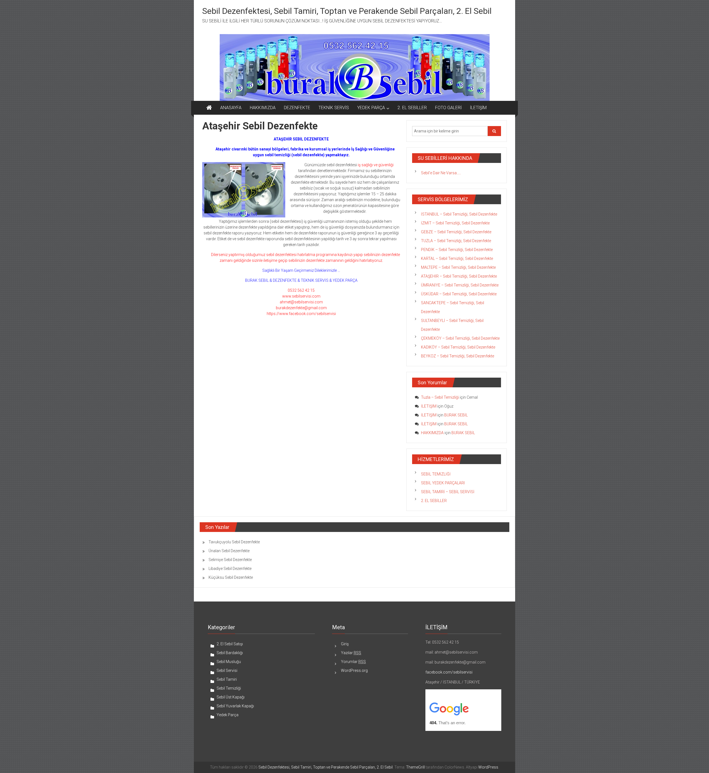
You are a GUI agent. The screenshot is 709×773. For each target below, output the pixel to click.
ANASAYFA (231, 107)
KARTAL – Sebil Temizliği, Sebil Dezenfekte (457, 258)
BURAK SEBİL (456, 415)
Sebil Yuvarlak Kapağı (235, 706)
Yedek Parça (227, 715)
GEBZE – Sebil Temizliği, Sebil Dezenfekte (456, 232)
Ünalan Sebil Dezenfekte (229, 551)
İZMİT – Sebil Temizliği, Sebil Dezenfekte (455, 223)
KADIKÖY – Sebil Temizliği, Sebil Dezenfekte (458, 347)
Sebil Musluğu (229, 661)
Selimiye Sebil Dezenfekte (230, 559)
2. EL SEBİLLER (412, 107)
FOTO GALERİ (448, 107)
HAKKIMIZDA (263, 107)
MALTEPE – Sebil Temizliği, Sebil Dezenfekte (458, 267)
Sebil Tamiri (227, 679)
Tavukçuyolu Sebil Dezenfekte (234, 542)
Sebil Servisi (227, 670)
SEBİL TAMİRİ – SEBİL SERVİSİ (447, 492)
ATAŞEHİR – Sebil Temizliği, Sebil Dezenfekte (459, 276)
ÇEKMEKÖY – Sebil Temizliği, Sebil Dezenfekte (460, 338)
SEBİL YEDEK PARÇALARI (443, 483)
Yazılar (351, 653)
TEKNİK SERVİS (333, 107)
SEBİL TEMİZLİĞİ (436, 474)
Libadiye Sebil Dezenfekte (230, 568)
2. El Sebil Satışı (230, 644)
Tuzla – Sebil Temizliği (440, 397)
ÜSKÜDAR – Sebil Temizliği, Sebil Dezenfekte (459, 294)
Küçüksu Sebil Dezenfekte (231, 577)
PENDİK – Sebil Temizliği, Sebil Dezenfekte (457, 249)
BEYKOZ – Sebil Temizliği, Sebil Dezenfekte (457, 356)
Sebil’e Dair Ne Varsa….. (441, 173)
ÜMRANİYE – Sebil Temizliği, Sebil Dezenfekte (460, 285)
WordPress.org (354, 670)
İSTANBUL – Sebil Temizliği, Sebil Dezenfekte (459, 214)
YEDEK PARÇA (371, 107)
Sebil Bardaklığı (230, 653)
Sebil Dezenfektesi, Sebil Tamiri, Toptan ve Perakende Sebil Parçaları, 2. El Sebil (347, 11)
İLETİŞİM (478, 107)
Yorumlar (353, 661)
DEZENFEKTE (297, 107)
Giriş (345, 644)
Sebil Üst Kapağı (231, 697)
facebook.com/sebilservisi (448, 672)
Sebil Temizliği (229, 688)
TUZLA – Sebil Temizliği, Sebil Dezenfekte (456, 241)
